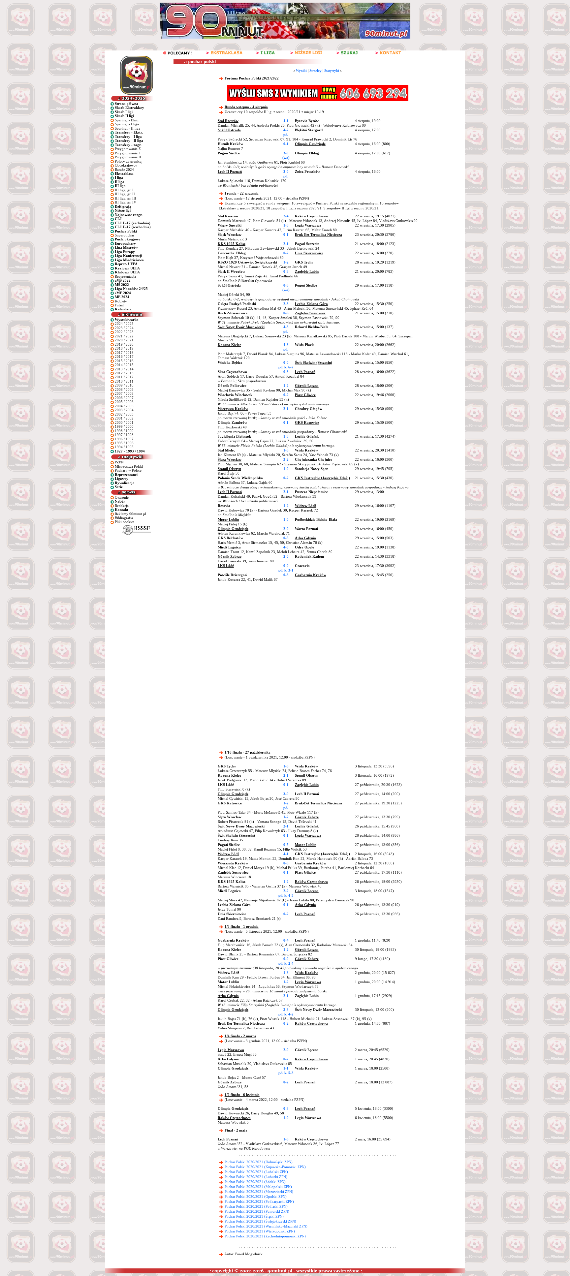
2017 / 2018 (124, 353)
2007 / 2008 (124, 393)
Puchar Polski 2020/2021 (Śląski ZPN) (254, 1216)
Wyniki (301, 71)
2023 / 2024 (124, 328)
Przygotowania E (128, 149)
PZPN (119, 462)
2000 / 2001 (124, 422)
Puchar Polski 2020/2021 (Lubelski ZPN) (256, 1172)
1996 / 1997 (124, 439)
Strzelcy (315, 71)
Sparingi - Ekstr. (127, 120)
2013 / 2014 (124, 369)
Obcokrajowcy (126, 165)
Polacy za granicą (128, 161)
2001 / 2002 (124, 418)
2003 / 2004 (124, 410)
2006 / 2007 (124, 398)
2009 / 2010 (124, 385)
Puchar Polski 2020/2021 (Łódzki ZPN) (255, 1182)
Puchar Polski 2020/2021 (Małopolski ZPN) (258, 1187)
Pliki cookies (124, 522)
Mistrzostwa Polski (129, 466)
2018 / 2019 (124, 348)
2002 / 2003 (124, 414)
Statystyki (331, 71)
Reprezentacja (125, 276)
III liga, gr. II (125, 194)
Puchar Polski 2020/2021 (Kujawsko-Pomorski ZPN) (265, 1167)
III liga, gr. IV (125, 202)
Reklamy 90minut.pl (130, 514)
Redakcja (122, 506)
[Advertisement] (294, 631)
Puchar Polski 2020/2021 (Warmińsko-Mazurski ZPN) (266, 1226)
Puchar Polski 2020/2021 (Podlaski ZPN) (256, 1206)
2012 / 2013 (124, 373)
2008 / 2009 (124, 389)
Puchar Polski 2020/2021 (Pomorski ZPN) (257, 1211)
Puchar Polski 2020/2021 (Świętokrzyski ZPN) (260, 1221)
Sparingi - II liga (127, 128)
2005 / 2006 (124, 402)
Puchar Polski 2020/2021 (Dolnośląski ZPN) (259, 1162)
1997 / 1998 (124, 435)
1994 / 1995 (124, 447)
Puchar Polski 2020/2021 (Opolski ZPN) (256, 1196)
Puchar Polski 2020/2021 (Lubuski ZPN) (256, 1177)
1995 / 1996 (124, 443)
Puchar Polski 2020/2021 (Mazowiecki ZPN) (259, 1192)
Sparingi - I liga (127, 124)
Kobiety (121, 301)
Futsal (119, 305)
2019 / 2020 (124, 344)
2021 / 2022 (124, 336)
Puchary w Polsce (128, 470)
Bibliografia (124, 518)
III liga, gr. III (125, 198)
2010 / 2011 (124, 381)
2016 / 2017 (124, 356)
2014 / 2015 (124, 365)
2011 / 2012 (124, 377)
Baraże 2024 (124, 169)
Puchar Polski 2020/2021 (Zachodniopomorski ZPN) (265, 1236)
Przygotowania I (127, 153)
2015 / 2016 (124, 361)
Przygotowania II (128, 157)
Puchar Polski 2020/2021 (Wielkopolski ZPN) (260, 1231)
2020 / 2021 (124, 340)
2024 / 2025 (124, 324)
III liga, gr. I (124, 190)
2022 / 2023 (124, 332)
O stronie (122, 497)
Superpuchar (124, 235)
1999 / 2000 (124, 426)
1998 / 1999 (124, 431)
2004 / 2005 (124, 406)
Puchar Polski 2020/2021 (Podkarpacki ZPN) (259, 1201)
